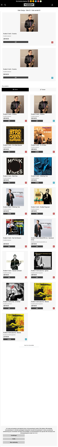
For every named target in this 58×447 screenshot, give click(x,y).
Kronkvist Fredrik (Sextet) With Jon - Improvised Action (42, 239)
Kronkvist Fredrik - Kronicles (10, 34)
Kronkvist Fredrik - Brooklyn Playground (40, 207)
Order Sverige (21, 10)
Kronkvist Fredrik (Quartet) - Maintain (40, 301)
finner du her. (35, 433)
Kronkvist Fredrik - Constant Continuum (12, 271)
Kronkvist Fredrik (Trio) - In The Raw (11, 301)
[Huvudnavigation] (1, 5)
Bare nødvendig (14, 442)
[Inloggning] (52, 5)
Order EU (28, 10)
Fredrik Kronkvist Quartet (37, 272)
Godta (13, 438)
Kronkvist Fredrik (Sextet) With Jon (39, 242)
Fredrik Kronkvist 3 (7, 303)
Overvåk (37, 152)
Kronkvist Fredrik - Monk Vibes (10, 176)
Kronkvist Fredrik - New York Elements (12, 238)
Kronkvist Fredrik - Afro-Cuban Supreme (12, 145)
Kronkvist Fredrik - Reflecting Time (39, 176)
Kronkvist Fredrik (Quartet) (9, 334)
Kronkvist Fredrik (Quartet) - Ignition (39, 271)
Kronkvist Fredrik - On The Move (38, 145)
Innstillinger (14, 435)
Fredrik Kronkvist (7, 36)
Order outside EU (36, 10)
